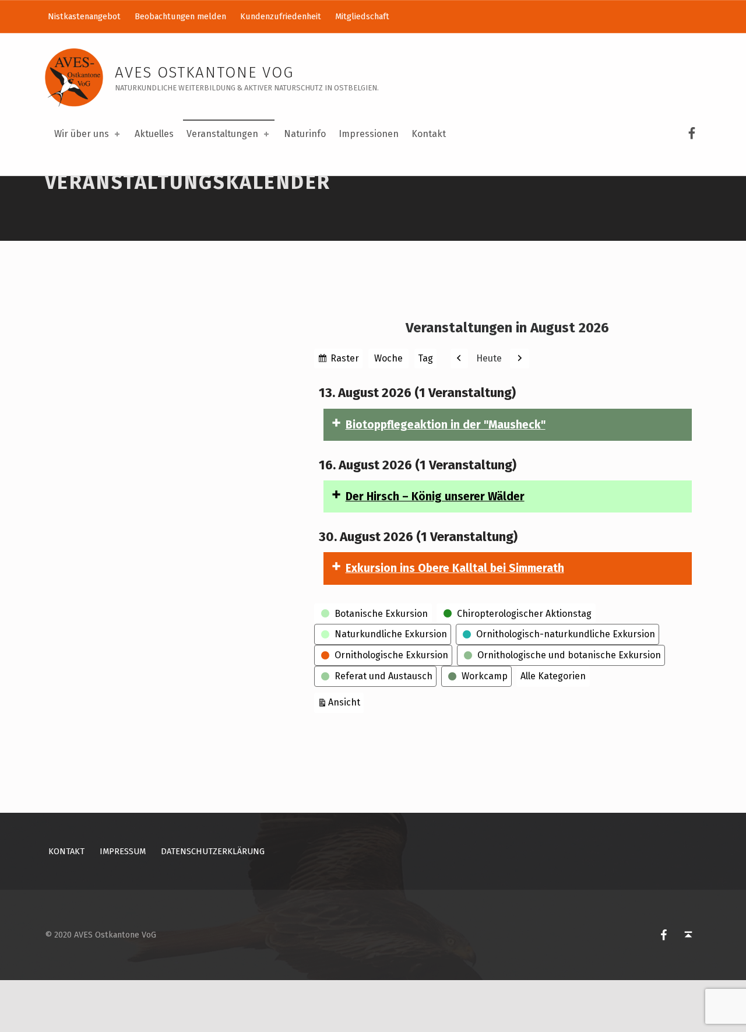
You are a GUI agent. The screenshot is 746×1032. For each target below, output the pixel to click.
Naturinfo (305, 133)
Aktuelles (154, 133)
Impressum (123, 851)
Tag (425, 358)
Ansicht (346, 702)
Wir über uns (81, 133)
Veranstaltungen (222, 133)
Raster (345, 360)
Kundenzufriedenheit (280, 16)
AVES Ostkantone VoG (204, 73)
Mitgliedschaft (362, 16)
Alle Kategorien (553, 676)
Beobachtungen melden (180, 16)
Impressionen (369, 133)
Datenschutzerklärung (213, 851)
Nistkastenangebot (84, 16)
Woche (388, 358)
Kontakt (428, 133)
